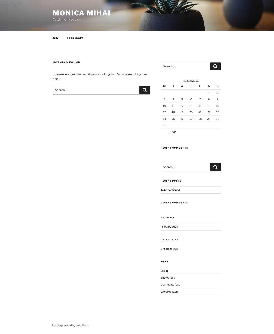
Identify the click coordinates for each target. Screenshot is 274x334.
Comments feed (170, 284)
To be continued (170, 190)
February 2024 (169, 226)
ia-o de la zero (74, 37)
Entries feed (168, 277)
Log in (164, 270)
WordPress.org (170, 291)
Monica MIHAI (82, 13)
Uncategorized (169, 248)
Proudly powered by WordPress (70, 325)
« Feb (173, 131)
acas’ (55, 37)
